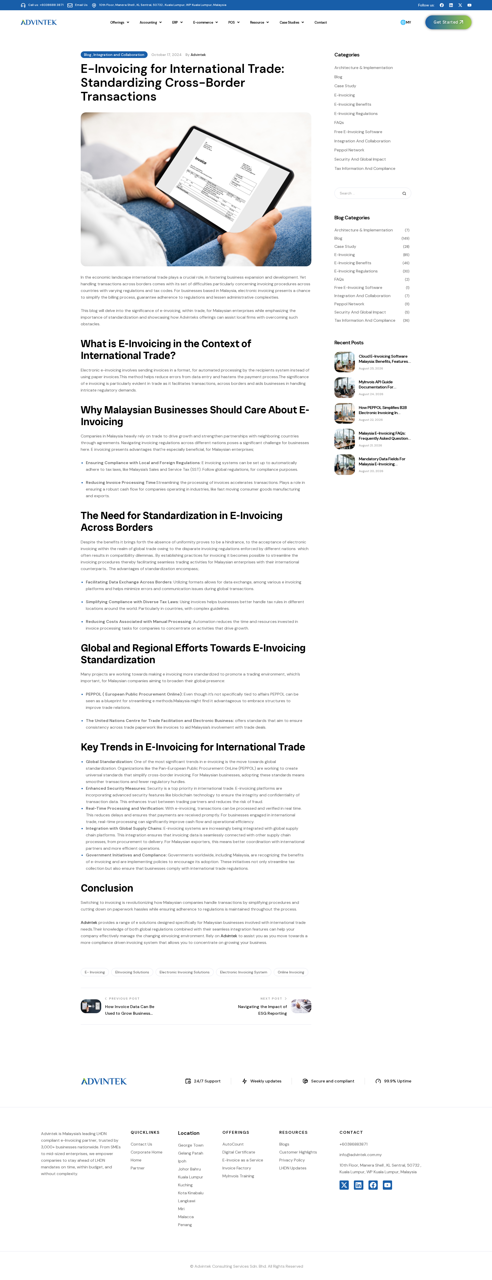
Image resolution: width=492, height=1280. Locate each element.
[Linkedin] (451, 5)
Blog (87, 54)
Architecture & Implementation (363, 67)
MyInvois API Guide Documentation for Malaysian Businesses (378, 387)
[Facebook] (442, 5)
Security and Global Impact (360, 159)
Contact (320, 22)
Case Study (345, 86)
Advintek (198, 54)
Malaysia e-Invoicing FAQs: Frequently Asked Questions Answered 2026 (384, 438)
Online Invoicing (291, 972)
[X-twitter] (460, 5)
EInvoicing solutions (132, 972)
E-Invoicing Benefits (352, 104)
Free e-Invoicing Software (358, 131)
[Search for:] (372, 193)
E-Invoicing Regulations (356, 113)
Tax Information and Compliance (364, 168)
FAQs (339, 122)
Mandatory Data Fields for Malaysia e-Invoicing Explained (382, 464)
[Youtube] (469, 5)
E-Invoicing (344, 95)
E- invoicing (95, 972)
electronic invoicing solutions (185, 972)
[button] (119, 22)
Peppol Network (349, 150)
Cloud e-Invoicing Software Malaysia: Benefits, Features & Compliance (383, 361)
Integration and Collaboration (119, 54)
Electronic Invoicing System (243, 972)
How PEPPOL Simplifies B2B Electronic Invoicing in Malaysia (383, 413)
